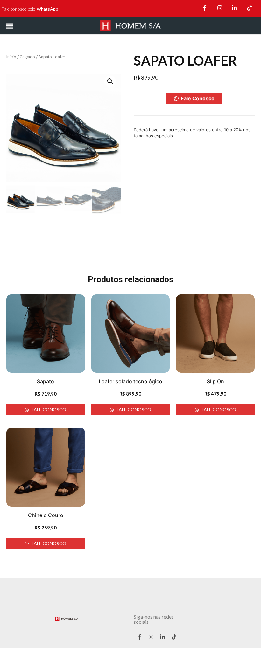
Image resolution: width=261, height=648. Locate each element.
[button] (9, 25)
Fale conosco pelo (30, 8)
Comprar (150, 98)
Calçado (27, 56)
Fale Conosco (198, 98)
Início (11, 56)
